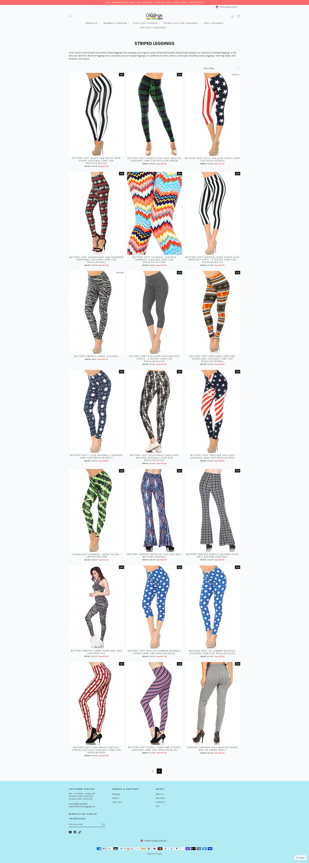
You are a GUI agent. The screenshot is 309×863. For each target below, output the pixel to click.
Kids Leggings (213, 23)
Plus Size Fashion (145, 23)
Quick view (96, 153)
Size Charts (160, 798)
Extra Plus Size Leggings (181, 23)
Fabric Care (117, 802)
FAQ (157, 806)
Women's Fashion (116, 23)
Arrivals (92, 23)
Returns (115, 798)
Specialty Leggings (153, 27)
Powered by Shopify (154, 854)
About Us (159, 794)
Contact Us (160, 802)
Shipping (116, 794)
